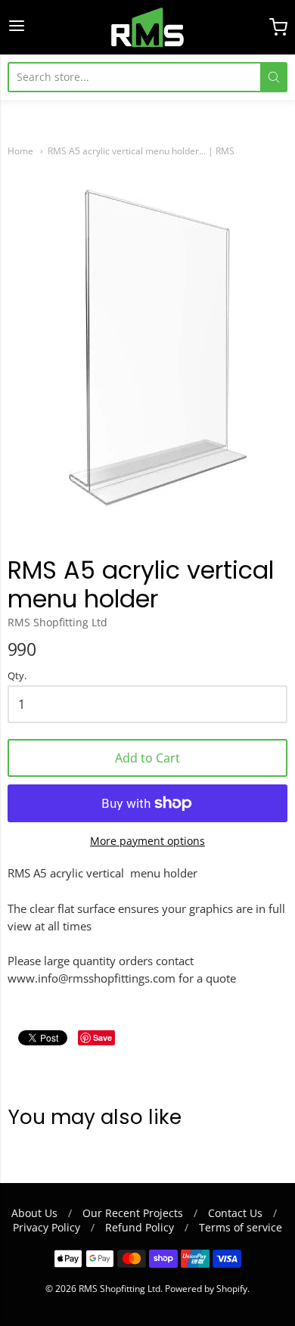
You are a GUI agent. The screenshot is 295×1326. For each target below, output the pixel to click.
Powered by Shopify (206, 1288)
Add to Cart (147, 758)
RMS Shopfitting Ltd (57, 622)
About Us (34, 1213)
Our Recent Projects (132, 1213)
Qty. (17, 676)
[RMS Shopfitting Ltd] (147, 27)
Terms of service (240, 1227)
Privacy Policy (46, 1227)
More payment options (147, 841)
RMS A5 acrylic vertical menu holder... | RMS (141, 150)
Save (102, 1037)
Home (20, 150)
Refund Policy (139, 1227)
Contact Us (235, 1213)
